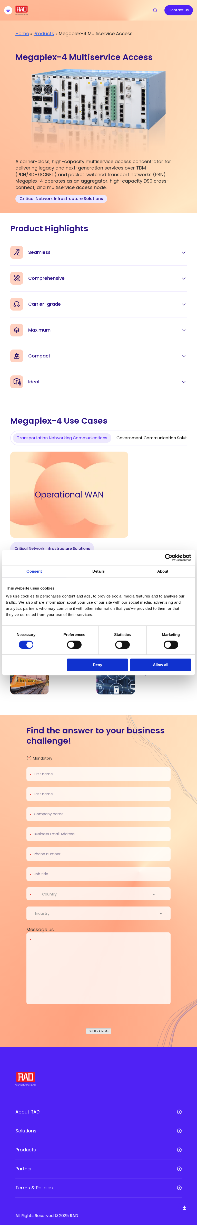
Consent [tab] (34, 571)
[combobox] (101, 894)
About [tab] (163, 571)
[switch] (74, 645)
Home (22, 33)
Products (44, 33)
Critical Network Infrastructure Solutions (61, 199)
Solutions (25, 1131)
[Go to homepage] (21, 13)
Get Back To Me (99, 1031)
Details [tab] (98, 571)
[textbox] (51, 894)
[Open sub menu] (179, 1112)
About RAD (27, 1112)
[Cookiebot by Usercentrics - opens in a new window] (168, 557)
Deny (97, 665)
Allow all (160, 665)
